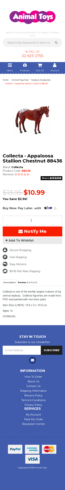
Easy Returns (18, 264)
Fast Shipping (18, 257)
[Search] (57, 42)
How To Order (33, 376)
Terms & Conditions (33, 400)
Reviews (22, 282)
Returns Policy (33, 395)
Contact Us (33, 386)
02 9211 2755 (32, 56)
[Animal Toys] (32, 14)
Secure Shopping (20, 250)
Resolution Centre (33, 424)
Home (5, 80)
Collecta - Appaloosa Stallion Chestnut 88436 (26, 83)
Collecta (17, 167)
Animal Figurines (20, 80)
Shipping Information (33, 390)
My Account (33, 414)
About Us (33, 381)
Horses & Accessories (40, 80)
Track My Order (33, 419)
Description (10, 282)
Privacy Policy (33, 404)
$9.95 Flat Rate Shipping (25, 271)
